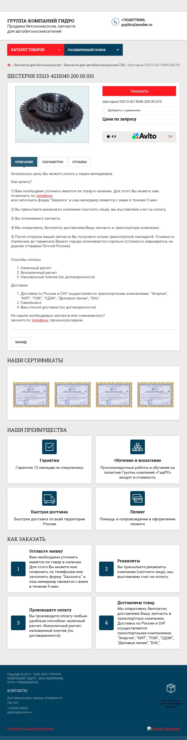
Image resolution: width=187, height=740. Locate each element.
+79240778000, (133, 20)
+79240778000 (17, 708)
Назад (21, 342)
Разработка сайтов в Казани (30, 728)
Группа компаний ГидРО (40, 21)
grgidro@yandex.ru (136, 24)
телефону (44, 196)
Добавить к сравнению (123, 110)
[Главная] (9, 65)
